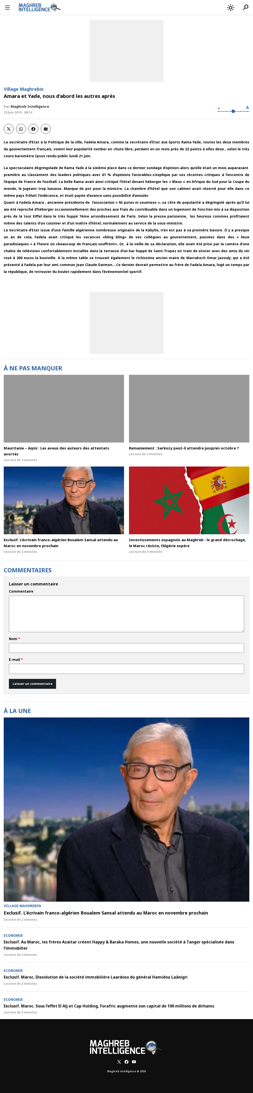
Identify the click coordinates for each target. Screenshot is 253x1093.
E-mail (16, 659)
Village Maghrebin (23, 89)
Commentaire (21, 591)
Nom (14, 639)
